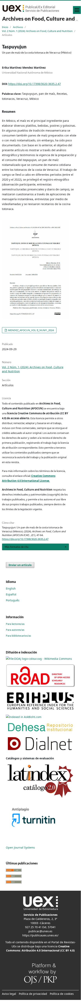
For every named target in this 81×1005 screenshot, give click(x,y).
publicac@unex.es (40, 931)
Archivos (18, 27)
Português (12, 600)
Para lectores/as (15, 624)
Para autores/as (15, 630)
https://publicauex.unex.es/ (40, 935)
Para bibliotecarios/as (18, 635)
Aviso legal (9, 994)
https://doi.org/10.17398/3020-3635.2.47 (34, 84)
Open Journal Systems (20, 847)
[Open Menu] (77, 10)
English (11, 588)
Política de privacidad (33, 994)
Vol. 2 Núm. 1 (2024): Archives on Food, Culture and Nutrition (37, 31)
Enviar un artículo (20, 565)
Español (11, 594)
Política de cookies (62, 994)
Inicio (5, 27)
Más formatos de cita (16, 546)
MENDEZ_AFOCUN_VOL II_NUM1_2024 (30, 330)
